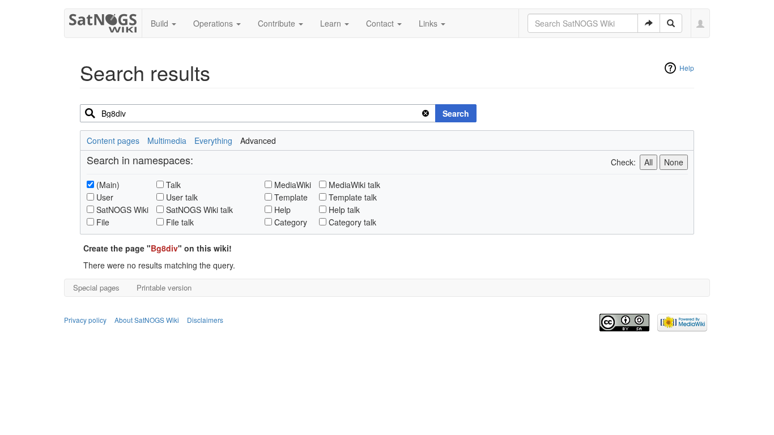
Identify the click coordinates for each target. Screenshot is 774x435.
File (102, 222)
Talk (173, 184)
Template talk (353, 197)
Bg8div (164, 248)
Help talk (344, 209)
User (104, 197)
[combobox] (258, 113)
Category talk (352, 222)
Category (290, 222)
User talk (182, 197)
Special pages (96, 287)
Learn (331, 23)
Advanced (258, 140)
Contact (381, 23)
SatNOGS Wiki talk (199, 209)
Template (291, 197)
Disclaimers (205, 320)
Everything (213, 140)
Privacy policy (85, 320)
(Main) (108, 184)
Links (429, 23)
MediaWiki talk (354, 184)
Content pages (113, 140)
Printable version (164, 287)
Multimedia (166, 140)
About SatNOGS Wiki (146, 320)
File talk (180, 222)
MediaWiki (292, 184)
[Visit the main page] (103, 21)
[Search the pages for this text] (671, 23)
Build (161, 23)
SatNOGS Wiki (122, 209)
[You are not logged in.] (700, 23)
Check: (623, 162)
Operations (214, 23)
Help (686, 67)
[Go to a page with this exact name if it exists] (648, 23)
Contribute (277, 23)
